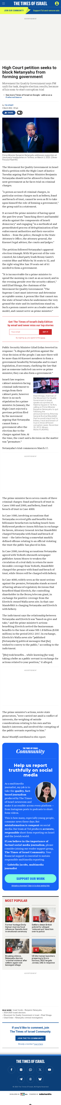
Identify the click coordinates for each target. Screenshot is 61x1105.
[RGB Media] (25, 1094)
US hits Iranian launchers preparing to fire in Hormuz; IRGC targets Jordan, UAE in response (43, 959)
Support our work (30, 878)
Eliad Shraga (46, 1015)
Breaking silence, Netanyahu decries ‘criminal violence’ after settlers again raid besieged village (16, 960)
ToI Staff (9, 105)
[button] (57, 3)
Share (10, 113)
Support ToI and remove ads (46, 10)
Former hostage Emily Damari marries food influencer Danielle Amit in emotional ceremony (16, 928)
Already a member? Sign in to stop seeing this (30, 885)
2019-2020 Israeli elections (15, 1013)
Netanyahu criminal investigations (29, 1018)
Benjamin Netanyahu (33, 1010)
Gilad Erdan (8, 1018)
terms (42, 338)
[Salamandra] (45, 1094)
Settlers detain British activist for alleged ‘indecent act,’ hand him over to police (42, 928)
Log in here (38, 1044)
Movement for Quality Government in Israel (21, 1015)
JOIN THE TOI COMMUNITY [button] (30, 1038)
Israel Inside (18, 1010)
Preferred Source (14, 97)
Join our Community (14, 10)
